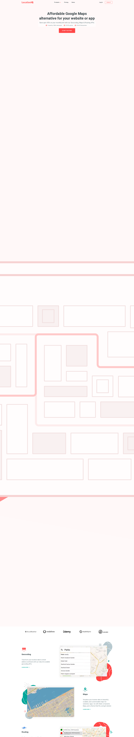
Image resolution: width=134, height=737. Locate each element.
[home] (28, 2)
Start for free (67, 30)
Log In (101, 2)
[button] (58, 2)
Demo (73, 2)
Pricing (66, 2)
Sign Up (109, 2)
